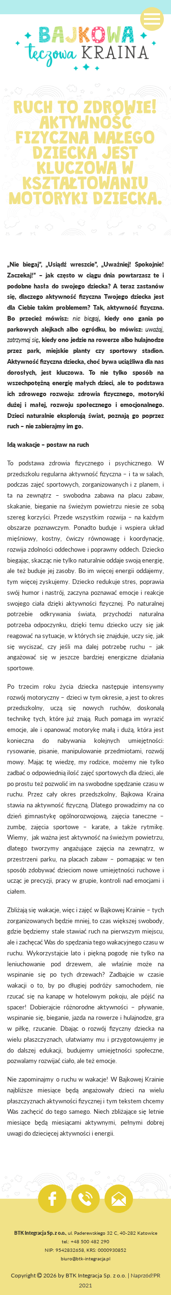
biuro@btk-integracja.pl (85, 1258)
